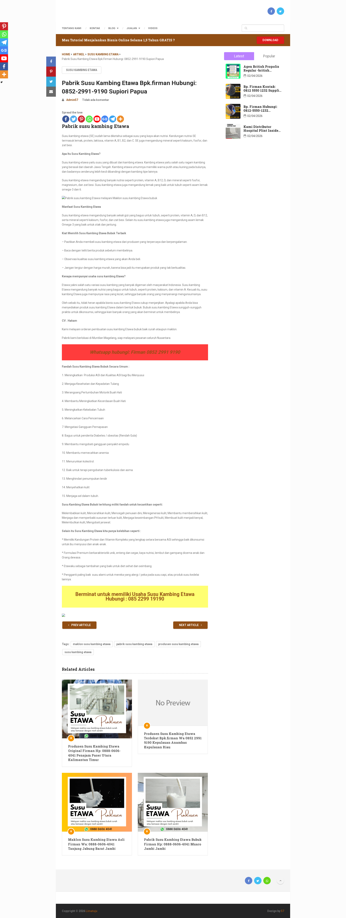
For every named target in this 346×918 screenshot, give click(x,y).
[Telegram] (112, 119)
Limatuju (91, 911)
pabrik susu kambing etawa (134, 644)
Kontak (95, 28)
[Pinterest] (81, 119)
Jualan (132, 28)
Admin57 (72, 99)
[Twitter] (73, 119)
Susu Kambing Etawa (103, 54)
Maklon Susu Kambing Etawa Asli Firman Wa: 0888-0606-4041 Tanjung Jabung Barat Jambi (96, 844)
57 (282, 911)
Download (270, 40)
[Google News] (104, 119)
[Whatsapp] (89, 119)
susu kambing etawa (78, 652)
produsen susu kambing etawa (178, 644)
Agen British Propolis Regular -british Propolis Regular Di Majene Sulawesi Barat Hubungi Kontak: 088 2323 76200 (262, 68)
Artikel (78, 54)
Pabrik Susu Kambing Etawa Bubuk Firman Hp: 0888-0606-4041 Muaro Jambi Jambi (173, 844)
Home (66, 54)
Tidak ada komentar (95, 99)
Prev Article (81, 625)
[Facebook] (65, 119)
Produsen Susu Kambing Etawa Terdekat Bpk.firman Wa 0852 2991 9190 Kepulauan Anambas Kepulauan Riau (173, 740)
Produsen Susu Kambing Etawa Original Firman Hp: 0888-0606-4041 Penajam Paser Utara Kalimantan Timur (94, 753)
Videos (152, 28)
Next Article (189, 625)
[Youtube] (97, 119)
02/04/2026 (255, 75)
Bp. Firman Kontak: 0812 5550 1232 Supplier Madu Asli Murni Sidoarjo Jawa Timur (262, 88)
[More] (120, 119)
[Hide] (1, 82)
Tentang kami (71, 28)
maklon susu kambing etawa (92, 644)
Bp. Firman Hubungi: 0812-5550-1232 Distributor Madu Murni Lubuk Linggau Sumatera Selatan (261, 108)
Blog (111, 28)
